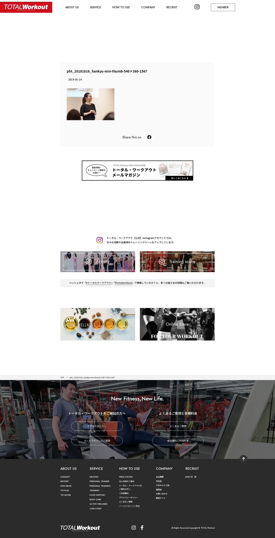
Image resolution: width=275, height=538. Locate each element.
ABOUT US (72, 7)
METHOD (94, 476)
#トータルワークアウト (98, 282)
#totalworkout (123, 282)
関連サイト (161, 498)
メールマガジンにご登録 (97, 440)
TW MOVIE (65, 495)
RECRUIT (171, 7)
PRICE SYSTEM (126, 476)
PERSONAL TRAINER (99, 481)
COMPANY (148, 7)
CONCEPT (65, 476)
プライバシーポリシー (128, 497)
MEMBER (223, 7)
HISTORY (64, 481)
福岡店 (159, 489)
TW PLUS (64, 490)
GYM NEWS (65, 485)
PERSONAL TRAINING (100, 485)
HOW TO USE (121, 7)
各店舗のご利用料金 (178, 440)
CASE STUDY (96, 508)
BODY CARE (95, 499)
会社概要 (160, 476)
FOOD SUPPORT (97, 495)
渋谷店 (159, 481)
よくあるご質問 (178, 426)
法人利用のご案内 (126, 481)
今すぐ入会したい (96, 426)
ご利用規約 (124, 493)
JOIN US (189, 476)
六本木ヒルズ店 (162, 485)
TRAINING (94, 490)
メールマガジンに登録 (129, 506)
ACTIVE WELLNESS (98, 503)
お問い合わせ (161, 493)
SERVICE (95, 7)
